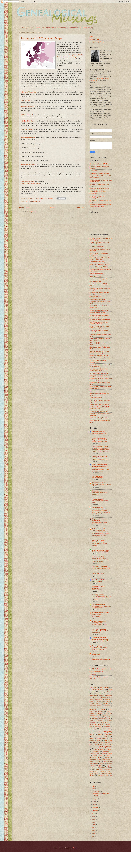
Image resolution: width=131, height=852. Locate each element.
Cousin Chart (93, 193)
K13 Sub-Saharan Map (28, 164)
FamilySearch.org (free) (96, 273)
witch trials (107, 769)
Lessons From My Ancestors (101, 659)
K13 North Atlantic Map (28, 92)
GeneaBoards (94, 171)
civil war (95, 703)
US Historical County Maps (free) (99, 418)
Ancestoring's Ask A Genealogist (98, 587)
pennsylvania (105, 746)
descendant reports (95, 707)
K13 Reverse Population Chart (31, 183)
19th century (96, 689)
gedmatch (37, 201)
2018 (93, 822)
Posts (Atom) (31, 212)
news (98, 740)
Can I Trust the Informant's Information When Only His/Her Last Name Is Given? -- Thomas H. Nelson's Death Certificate (101, 533)
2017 (93, 825)
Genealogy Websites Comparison (99, 173)
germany (94, 718)
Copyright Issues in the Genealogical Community (100, 638)
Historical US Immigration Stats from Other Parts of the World (100, 205)
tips (100, 765)
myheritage (97, 736)
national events (101, 738)
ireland (108, 724)
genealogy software (95, 717)
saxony (91, 761)
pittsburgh (96, 751)
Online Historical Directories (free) (100, 358)
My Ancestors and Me (98, 529)
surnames (102, 763)
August (95, 799)
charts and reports (100, 701)
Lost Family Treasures (99, 629)
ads (92, 694)
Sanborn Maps (94, 391)
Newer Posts (24, 208)
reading (108, 755)
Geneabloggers (96, 491)
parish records (108, 744)
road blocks (106, 759)
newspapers (108, 740)
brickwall (103, 697)
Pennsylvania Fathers (98, 483)
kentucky (98, 726)
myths (91, 738)
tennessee (109, 763)
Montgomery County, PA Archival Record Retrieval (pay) (99, 352)
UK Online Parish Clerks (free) (98, 411)
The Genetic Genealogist (99, 566)
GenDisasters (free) (95, 281)
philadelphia (99, 749)
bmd (94, 697)
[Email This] (57, 198)
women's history (105, 771)
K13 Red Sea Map (27, 129)
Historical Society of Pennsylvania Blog (98, 541)
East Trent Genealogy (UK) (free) (99, 267)
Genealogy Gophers (95, 296)
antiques (101, 695)
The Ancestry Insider (98, 604)
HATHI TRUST (96, 616)
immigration (104, 722)
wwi (107, 775)
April (94, 804)
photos (110, 749)
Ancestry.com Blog (98, 557)
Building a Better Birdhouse (99, 441)
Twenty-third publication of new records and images (100, 470)
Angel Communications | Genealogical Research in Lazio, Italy (100, 466)
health (91, 720)
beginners (109, 695)
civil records (109, 701)
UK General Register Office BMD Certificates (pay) (99, 407)
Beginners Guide (94, 39)
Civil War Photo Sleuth (96, 671)
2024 (93, 786)
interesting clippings (96, 724)
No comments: (49, 198)
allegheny (99, 693)
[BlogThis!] (59, 198)
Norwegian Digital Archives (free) (99, 355)
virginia (110, 767)
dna (27, 201)
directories (106, 707)
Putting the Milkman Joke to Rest (101, 568)
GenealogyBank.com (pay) (97, 299)
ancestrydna (93, 695)
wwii (111, 775)
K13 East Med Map (27, 121)
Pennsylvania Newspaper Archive (99, 376)
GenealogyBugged (97, 646)
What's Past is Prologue (99, 580)
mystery (106, 737)
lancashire (107, 726)
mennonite (107, 730)
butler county (98, 699)
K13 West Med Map (27, 106)
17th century (93, 687)
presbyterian (106, 751)
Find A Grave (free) (95, 276)
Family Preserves (97, 507)
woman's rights (94, 771)
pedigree (94, 746)
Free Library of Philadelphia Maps (99, 279)
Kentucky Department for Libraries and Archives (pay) (100, 327)
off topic (107, 742)
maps (108, 728)
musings (108, 734)
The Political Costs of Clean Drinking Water (99, 523)
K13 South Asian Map (28, 137)
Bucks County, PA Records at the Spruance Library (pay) (99, 258)
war (93, 769)
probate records (94, 753)
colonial (105, 703)
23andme (101, 692)
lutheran (101, 728)
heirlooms (100, 720)
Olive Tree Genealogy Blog (100, 550)
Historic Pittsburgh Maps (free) (99, 310)
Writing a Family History (97, 42)
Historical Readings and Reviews (99, 164)
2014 (93, 830)
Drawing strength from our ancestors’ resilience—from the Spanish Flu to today (100, 560)
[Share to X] (61, 198)
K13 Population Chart (28, 181)
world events (94, 773)
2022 (93, 789)
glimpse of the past (104, 718)
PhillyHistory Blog (97, 499)
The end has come (97, 590)
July (94, 801)
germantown (108, 717)
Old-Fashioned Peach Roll (99, 433)
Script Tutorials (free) (96, 397)
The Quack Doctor (97, 476)
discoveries (93, 709)
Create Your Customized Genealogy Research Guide (99, 458)
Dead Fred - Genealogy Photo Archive (101, 669)
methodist (92, 731)
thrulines (93, 765)
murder (100, 734)
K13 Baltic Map (26, 100)
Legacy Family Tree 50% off (99, 624)
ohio (91, 744)
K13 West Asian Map (27, 115)
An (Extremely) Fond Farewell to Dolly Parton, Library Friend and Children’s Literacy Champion (101, 449)
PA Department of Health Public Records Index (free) (99, 369)
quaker (101, 755)
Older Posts (80, 208)
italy (91, 726)
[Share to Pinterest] (65, 198)
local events (93, 728)
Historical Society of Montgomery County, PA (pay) (99, 316)
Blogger (74, 848)
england (92, 713)
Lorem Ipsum (95, 575)
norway (95, 742)
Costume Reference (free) (97, 261)
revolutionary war (95, 759)
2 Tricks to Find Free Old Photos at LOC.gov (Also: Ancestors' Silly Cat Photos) (101, 598)
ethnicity (31, 201)
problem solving (106, 753)
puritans (95, 755)
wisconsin (99, 769)
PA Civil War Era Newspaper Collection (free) (98, 361)
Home (52, 208)
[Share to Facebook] (63, 198)
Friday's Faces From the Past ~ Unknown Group (100, 631)
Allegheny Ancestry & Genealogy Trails (98, 622)
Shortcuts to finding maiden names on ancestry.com (99, 648)
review (107, 757)
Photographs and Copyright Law (101, 641)
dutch (108, 711)
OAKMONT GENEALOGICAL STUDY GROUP (101, 613)
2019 (93, 819)
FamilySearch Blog (98, 573)
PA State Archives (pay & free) (99, 373)
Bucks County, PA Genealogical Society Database (99, 254)
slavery (98, 761)
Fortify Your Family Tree (99, 456)
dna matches (99, 711)
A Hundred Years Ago (98, 431)
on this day (98, 744)
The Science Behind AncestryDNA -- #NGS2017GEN (101, 607)
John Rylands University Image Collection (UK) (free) (99, 322)
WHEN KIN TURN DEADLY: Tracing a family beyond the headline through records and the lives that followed (101, 511)
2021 (93, 814)
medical (92, 730)
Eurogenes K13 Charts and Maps (41, 38)
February (96, 807)
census (92, 701)
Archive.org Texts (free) (96, 246)
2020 (93, 816)
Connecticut (107, 705)
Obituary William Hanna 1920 (100, 552)
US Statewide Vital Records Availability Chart (98, 197)
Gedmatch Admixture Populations (99, 188)
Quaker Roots (96, 654)
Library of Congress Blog (100, 446)
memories (99, 730)
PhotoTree (93, 674)
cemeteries (107, 699)
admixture (109, 692)
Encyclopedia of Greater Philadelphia (99, 519)
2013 (93, 833)
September (96, 791)
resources (94, 757)
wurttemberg (101, 775)
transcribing (95, 767)
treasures (102, 767)
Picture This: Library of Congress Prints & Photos (100, 439)
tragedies (109, 766)
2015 (93, 828)
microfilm (99, 731)
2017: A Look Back (97, 581)
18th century (104, 687)
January (95, 810)
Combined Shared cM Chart (98, 191)
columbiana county (95, 705)
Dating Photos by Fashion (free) (99, 264)
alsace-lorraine (107, 693)
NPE (102, 742)
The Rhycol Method (97, 477)
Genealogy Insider (97, 595)
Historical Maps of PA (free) (98, 312)
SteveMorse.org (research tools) (99, 404)
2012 (93, 836)
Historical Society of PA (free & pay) (100, 319)
